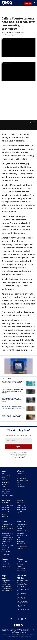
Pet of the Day (6, 512)
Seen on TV (20, 526)
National (4, 480)
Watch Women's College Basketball (22, 602)
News (22, 32)
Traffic (19, 484)
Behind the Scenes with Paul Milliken (7, 538)
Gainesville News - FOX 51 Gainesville (7, 589)
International (5, 482)
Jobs (18, 539)
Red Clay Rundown (7, 528)
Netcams (20, 476)
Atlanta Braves (21, 503)
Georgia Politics (6, 564)
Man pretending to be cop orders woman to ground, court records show (13, 407)
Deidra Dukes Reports (6, 542)
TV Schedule (5, 554)
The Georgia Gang (7, 533)
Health (4, 487)
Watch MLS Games (23, 609)
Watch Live (28, 3)
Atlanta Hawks (21, 507)
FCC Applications (22, 546)
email (25, 618)
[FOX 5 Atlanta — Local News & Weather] (7, 3)
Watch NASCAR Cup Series (23, 590)
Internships (20, 542)
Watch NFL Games (23, 581)
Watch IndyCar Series (21, 594)
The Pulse (5, 526)
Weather (20, 471)
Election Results (6, 566)
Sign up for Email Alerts (22, 536)
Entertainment (6, 489)
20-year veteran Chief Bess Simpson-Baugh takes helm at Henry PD (12, 415)
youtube (11, 618)
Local (3, 474)
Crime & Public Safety (6, 477)
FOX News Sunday (7, 495)
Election (5, 559)
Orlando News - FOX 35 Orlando (6, 585)
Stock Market (21, 568)
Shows (4, 521)
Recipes (4, 514)
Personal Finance (22, 562)
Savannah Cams (22, 478)
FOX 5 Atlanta (16, 32)
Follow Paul (5, 510)
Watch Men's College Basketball (22, 598)
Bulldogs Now (6, 535)
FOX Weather (21, 487)
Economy (20, 564)
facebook (14, 618)
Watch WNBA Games (21, 606)
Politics (4, 484)
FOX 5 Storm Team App (23, 481)
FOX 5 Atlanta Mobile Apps (6, 492)
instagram (22, 618)
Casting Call (5, 507)
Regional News (5, 577)
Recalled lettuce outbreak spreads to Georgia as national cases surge (13, 382)
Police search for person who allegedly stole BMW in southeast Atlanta (11, 399)
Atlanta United (21, 510)
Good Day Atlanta (6, 501)
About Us (21, 521)
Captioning (20, 548)
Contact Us (20, 533)
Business (19, 566)
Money (20, 559)
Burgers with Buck (7, 505)
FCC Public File (21, 544)
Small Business (21, 571)
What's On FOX (6, 552)
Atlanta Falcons (21, 505)
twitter (18, 618)
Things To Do (6, 516)
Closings (19, 474)
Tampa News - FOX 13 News (8, 581)
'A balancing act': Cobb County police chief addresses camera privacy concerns (13, 391)
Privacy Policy (20, 456)
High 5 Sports (21, 512)
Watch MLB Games (23, 587)
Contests (19, 528)
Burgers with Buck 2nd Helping (7, 546)
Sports (20, 500)
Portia (3, 531)
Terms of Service (19, 457)
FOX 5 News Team (23, 531)
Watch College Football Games (22, 583)
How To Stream (22, 524)
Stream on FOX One (21, 577)
